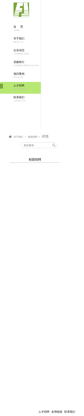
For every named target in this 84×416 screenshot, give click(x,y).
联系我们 (19, 99)
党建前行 (26, 63)
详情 (45, 136)
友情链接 (56, 411)
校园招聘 (32, 136)
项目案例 (18, 75)
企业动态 (21, 52)
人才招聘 (20, 87)
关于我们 (18, 40)
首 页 (18, 28)
